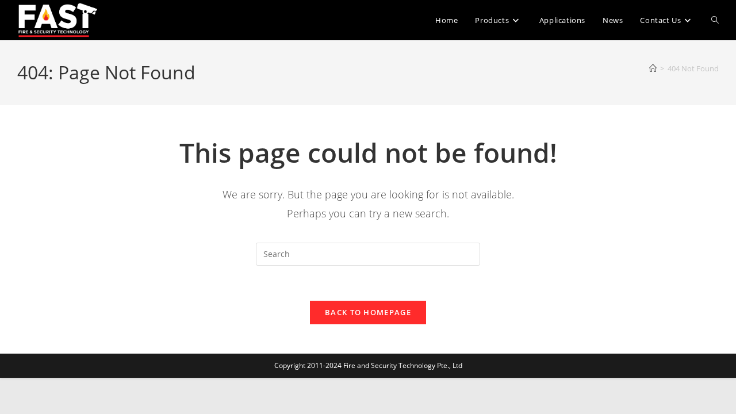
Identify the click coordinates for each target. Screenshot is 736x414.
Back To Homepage (368, 312)
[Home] (653, 68)
